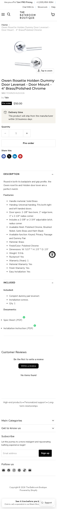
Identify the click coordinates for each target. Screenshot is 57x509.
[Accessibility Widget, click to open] (52, 254)
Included (9, 282)
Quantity (5, 127)
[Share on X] (9, 156)
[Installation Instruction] (35, 328)
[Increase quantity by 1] (27, 133)
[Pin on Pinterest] (20, 156)
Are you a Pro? (18, 2)
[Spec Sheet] (24, 320)
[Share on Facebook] (3, 156)
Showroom (42, 7)
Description (11, 174)
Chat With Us (28, 7)
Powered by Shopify (28, 490)
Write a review (28, 366)
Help (53, 7)
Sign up (45, 453)
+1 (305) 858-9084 (44, 2)
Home (4, 25)
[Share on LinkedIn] (15, 156)
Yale (7, 97)
